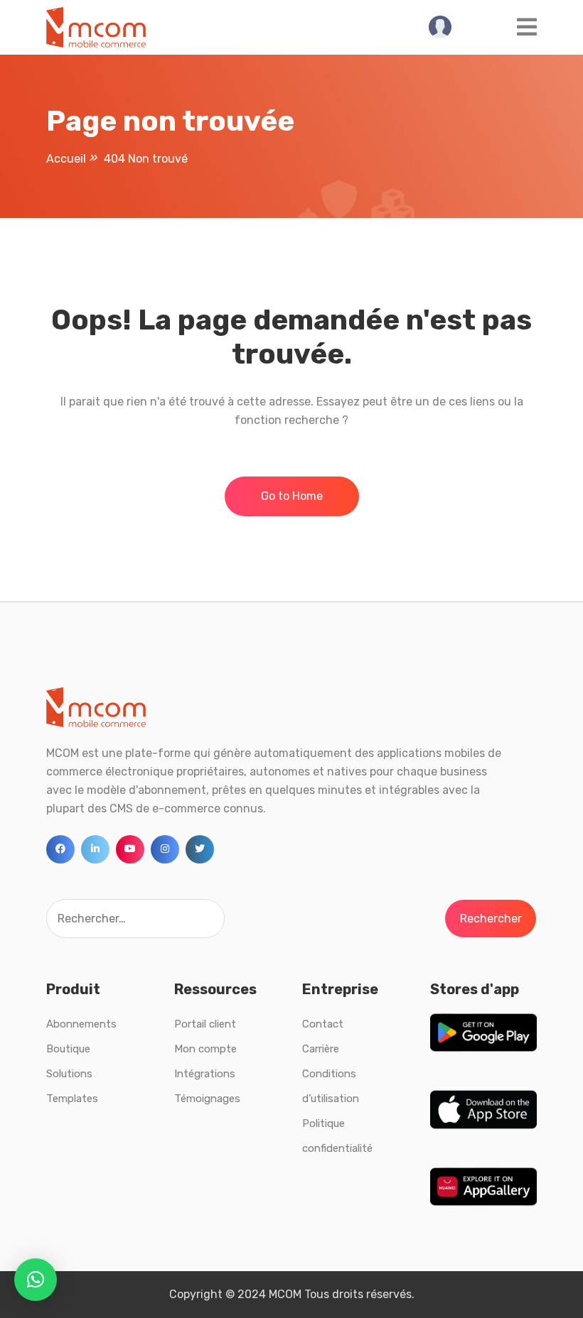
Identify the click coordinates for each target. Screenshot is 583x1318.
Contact (322, 1024)
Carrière (320, 1048)
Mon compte (205, 1048)
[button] (35, 1279)
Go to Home (292, 496)
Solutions (69, 1073)
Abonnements (81, 1024)
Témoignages (207, 1098)
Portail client (205, 1024)
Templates (72, 1098)
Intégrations (204, 1073)
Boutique (68, 1048)
